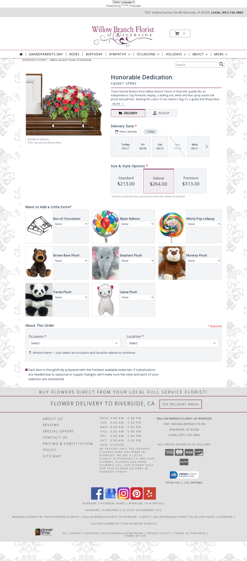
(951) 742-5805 (232, 12)
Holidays (174, 54)
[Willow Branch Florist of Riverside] (123, 32)
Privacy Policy (159, 533)
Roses (74, 54)
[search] (221, 64)
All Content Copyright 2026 (85, 533)
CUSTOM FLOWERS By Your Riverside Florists (123, 523)
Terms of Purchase (190, 533)
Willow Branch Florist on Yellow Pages (184, 517)
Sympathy (118, 54)
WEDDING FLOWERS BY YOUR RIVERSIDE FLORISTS (46, 517)
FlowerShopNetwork (126, 533)
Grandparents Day (46, 54)
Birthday (94, 54)
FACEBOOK (225, 517)
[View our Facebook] (97, 498)
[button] (180, 33)
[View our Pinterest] (136, 498)
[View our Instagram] (123, 498)
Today (150, 131)
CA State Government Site (141, 510)
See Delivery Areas (180, 404)
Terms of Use (135, 535)
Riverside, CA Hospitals (146, 503)
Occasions (146, 54)
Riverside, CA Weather (102, 510)
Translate (135, 6)
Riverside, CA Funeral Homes (104, 503)
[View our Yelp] (150, 498)
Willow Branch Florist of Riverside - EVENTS (117, 517)
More (219, 54)
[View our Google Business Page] (110, 498)
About (198, 54)
